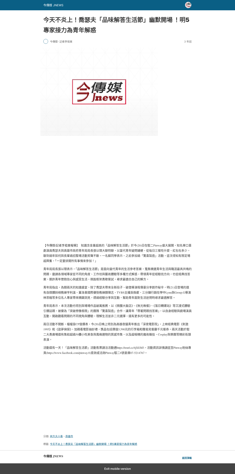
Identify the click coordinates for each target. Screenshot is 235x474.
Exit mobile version (117, 469)
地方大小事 (56, 436)
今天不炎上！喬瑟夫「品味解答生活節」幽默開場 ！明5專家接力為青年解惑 (93, 443)
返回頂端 (187, 458)
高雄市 (69, 436)
